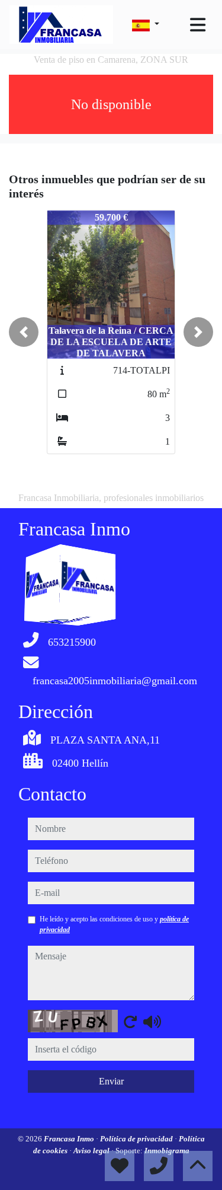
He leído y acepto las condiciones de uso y (114, 924)
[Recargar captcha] (130, 1021)
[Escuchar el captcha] (152, 1021)
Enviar (111, 1081)
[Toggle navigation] (198, 25)
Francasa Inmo (70, 1138)
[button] (23, 332)
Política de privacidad (137, 1138)
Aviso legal (92, 1150)
